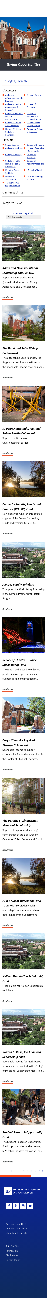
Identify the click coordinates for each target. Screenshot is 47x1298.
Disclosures (12, 1255)
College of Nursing (13, 154)
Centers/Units (12, 192)
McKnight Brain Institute (12, 171)
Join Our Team (13, 1246)
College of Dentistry (35, 145)
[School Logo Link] (22, 1191)
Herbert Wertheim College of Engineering (13, 132)
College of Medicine (14, 148)
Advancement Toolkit (17, 1228)
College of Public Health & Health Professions (12, 164)
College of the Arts (35, 95)
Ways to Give (12, 203)
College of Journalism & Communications (34, 116)
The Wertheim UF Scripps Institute (13, 184)
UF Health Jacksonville (10, 178)
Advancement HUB (16, 1224)
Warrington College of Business (35, 130)
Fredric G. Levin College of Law (33, 124)
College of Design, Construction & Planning (13, 107)
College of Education (31, 105)
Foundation (12, 1250)
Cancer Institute (12, 145)
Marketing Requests (16, 1233)
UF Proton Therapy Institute (35, 178)
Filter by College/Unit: (23, 213)
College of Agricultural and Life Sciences (14, 98)
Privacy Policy (13, 1259)
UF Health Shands (35, 170)
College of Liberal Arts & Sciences (13, 124)
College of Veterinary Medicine (35, 162)
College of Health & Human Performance (14, 116)
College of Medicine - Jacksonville (35, 149)
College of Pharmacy (31, 156)
